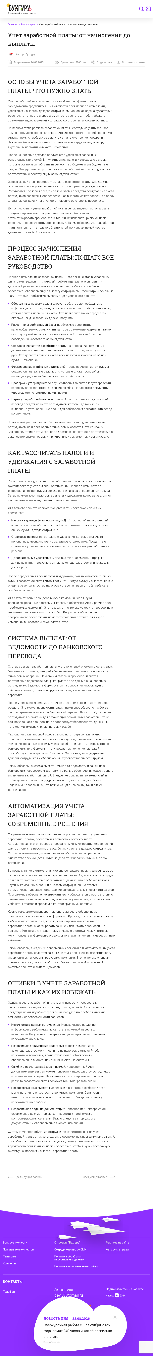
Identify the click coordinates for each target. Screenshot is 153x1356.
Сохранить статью (133, 62)
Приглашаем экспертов (18, 1249)
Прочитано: (73, 62)
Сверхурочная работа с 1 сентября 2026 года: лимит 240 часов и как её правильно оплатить (77, 1331)
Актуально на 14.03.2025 (28, 62)
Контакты (9, 1263)
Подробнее (49, 1342)
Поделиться (104, 62)
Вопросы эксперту (15, 1242)
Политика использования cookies (76, 1266)
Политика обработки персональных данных (69, 1258)
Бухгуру (30, 54)
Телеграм (9, 1256)
